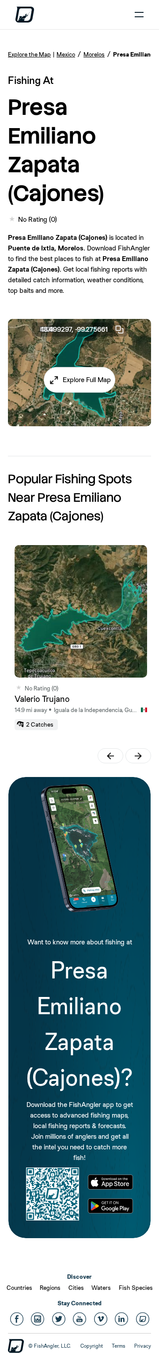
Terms (118, 1345)
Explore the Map (29, 54)
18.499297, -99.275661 (74, 329)
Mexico (66, 54)
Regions (50, 1288)
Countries (19, 1288)
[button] (79, 380)
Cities (76, 1288)
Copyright (91, 1345)
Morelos (94, 54)
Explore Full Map (87, 379)
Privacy (142, 1345)
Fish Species (136, 1288)
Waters (101, 1288)
